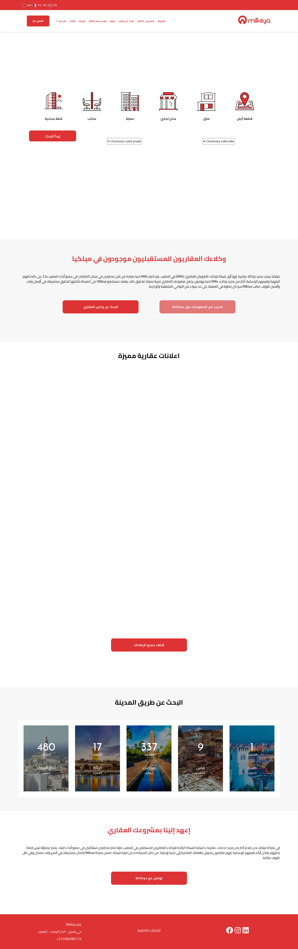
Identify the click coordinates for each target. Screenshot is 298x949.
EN (53, 5)
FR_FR (41, 5)
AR (28, 5)
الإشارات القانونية (149, 930)
